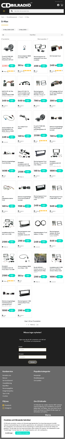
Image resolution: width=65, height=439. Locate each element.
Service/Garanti (8, 380)
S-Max (27, 17)
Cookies (5, 396)
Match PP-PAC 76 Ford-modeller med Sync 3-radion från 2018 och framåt (24, 93)
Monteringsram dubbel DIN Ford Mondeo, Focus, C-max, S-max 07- (40, 93)
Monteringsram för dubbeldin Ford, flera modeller (40, 58)
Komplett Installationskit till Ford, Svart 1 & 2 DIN (24, 164)
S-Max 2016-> (23, 30)
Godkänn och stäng (23, 433)
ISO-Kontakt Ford (55, 56)
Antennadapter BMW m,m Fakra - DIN (24, 56)
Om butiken (37, 380)
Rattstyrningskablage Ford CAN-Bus (8, 162)
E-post (20, 346)
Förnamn (21, 354)
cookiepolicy (43, 430)
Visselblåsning (7, 383)
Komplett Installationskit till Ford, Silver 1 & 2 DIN (8, 267)
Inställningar (9, 433)
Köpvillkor (6, 386)
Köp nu (12, 137)
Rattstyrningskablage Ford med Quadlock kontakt (56, 128)
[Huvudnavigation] (4, 11)
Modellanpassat (12, 17)
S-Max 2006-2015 (8, 30)
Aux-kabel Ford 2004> (22, 127)
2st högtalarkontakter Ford (7, 198)
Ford (21, 17)
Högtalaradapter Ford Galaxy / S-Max (40, 233)
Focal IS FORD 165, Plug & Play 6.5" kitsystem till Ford (7, 58)
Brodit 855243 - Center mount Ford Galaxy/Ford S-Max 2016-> (40, 270)
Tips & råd (6, 393)
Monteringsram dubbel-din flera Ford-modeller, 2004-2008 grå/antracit (55, 234)
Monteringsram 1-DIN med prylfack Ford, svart (24, 302)
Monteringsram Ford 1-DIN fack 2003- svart (40, 197)
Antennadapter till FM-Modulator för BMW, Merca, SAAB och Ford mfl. (8, 130)
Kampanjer (37, 375)
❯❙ (37, 324)
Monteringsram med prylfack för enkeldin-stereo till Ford (24, 234)
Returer (5, 378)
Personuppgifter (8, 388)
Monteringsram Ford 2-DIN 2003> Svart (56, 197)
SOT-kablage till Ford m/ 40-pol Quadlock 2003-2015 (56, 92)
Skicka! (33, 362)
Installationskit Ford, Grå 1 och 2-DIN (8, 233)
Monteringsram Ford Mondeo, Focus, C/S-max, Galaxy (40, 163)
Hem (2, 17)
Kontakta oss (58, 1)
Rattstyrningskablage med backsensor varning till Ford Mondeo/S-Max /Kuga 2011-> (8, 303)
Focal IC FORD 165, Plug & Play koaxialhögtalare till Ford (40, 128)
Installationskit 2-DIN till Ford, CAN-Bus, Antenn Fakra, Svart (56, 269)
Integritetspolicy (8, 391)
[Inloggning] (58, 5)
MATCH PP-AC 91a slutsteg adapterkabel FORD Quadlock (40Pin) (8, 93)
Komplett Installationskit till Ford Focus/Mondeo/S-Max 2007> (55, 164)
